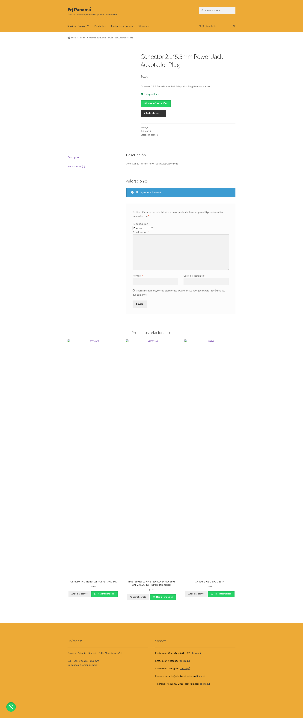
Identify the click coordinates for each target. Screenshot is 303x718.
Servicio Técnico (76, 26)
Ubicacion (143, 26)
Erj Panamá (79, 9)
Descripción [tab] (74, 157)
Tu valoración (141, 232)
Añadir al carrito (153, 113)
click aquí (196, 653)
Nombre (138, 275)
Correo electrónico (194, 275)
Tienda (82, 37)
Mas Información (157, 103)
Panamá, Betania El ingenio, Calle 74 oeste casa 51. (95, 653)
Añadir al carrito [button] (79, 593)
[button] (156, 103)
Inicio (73, 37)
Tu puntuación (141, 223)
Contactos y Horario (122, 26)
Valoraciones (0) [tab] (76, 166)
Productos (100, 26)
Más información (106, 593)
